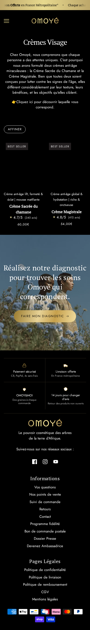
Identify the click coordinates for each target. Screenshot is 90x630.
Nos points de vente (45, 494)
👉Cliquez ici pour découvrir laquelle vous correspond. (45, 104)
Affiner (15, 129)
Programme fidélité (45, 523)
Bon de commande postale (45, 531)
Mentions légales (45, 599)
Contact (45, 516)
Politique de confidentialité (45, 569)
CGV (45, 592)
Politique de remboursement (45, 584)
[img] (34, 461)
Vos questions (45, 487)
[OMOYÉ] (45, 20)
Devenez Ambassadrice (45, 546)
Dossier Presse (45, 538)
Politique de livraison (45, 577)
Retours (45, 509)
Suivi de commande (45, 502)
